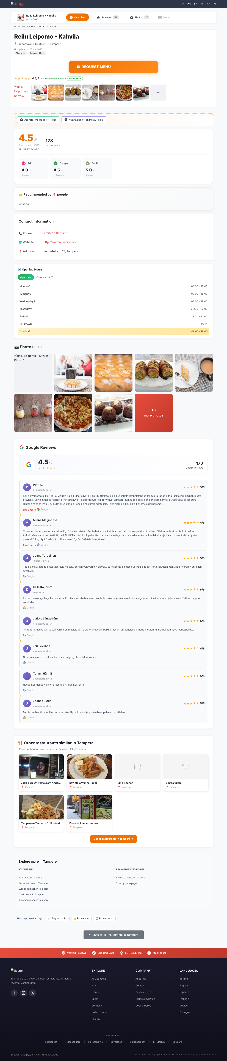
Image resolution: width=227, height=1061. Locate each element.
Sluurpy (96, 1018)
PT (215, 4)
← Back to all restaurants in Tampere (113, 935)
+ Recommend (74, 78)
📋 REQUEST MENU (93, 67)
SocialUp (177, 1041)
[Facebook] (14, 993)
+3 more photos (153, 412)
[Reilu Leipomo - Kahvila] (22, 93)
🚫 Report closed (104, 918)
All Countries (99, 978)
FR (202, 4)
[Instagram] (23, 993)
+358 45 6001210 (55, 233)
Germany (97, 1005)
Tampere (26, 26)
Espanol (184, 992)
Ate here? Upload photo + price (40, 119)
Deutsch (184, 1005)
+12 (158, 92)
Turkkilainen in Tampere (31, 894)
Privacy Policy (143, 992)
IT (183, 4)
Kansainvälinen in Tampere (33, 883)
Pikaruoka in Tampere (30, 877)
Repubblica (51, 1041)
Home (17, 26)
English (183, 985)
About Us (140, 978)
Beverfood (116, 1041)
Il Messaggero (73, 1041)
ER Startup (159, 1041)
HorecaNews (95, 1041)
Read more (29, 509)
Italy (94, 985)
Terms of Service (145, 998)
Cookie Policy (143, 1005)
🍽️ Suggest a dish (57, 918)
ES (195, 4)
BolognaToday (137, 1041)
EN (189, 4)
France (95, 992)
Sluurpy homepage (126, 883)
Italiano (183, 978)
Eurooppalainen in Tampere (33, 888)
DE (208, 4)
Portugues (185, 1012)
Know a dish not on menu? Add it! (86, 119)
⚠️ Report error (81, 918)
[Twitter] (32, 993)
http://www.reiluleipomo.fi (60, 242)
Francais (184, 998)
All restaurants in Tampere (130, 877)
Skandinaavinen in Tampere (33, 899)
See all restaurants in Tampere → (113, 838)
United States (99, 1012)
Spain (95, 998)
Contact (140, 985)
